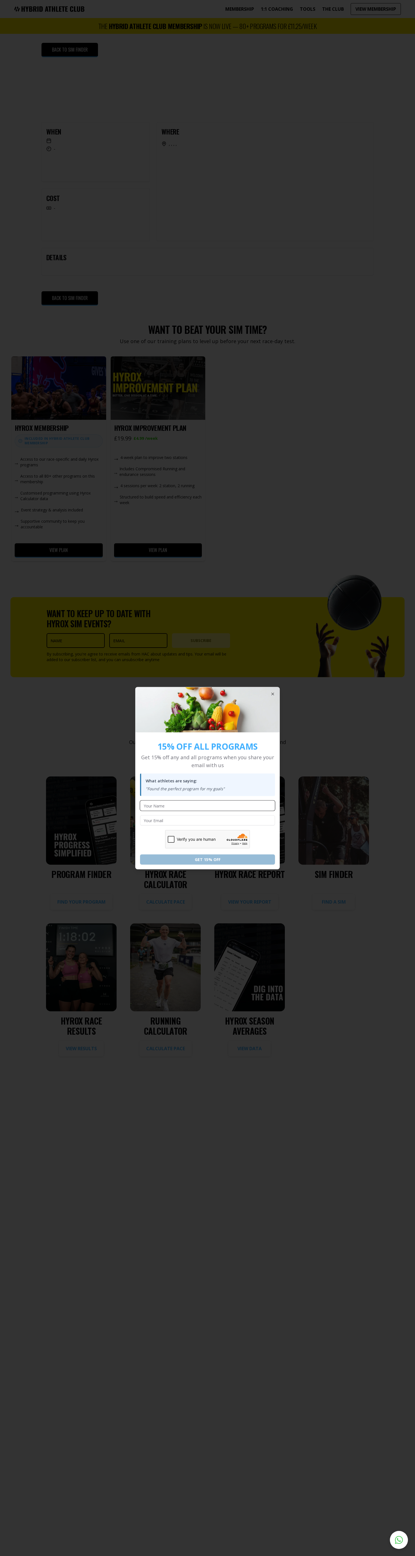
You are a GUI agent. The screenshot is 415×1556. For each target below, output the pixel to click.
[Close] (272, 694)
